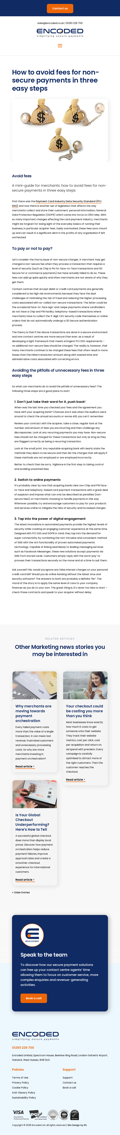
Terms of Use (20, 1077)
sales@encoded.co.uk (50, 23)
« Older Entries (21, 892)
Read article (23, 766)
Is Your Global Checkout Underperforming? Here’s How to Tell (32, 822)
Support (68, 1077)
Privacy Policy (20, 1082)
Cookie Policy (20, 1087)
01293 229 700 (74, 23)
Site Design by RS (77, 1125)
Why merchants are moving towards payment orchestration (33, 713)
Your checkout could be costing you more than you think (84, 711)
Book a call (34, 998)
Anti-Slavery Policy (23, 1092)
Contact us (60, 8)
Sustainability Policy (24, 1097)
